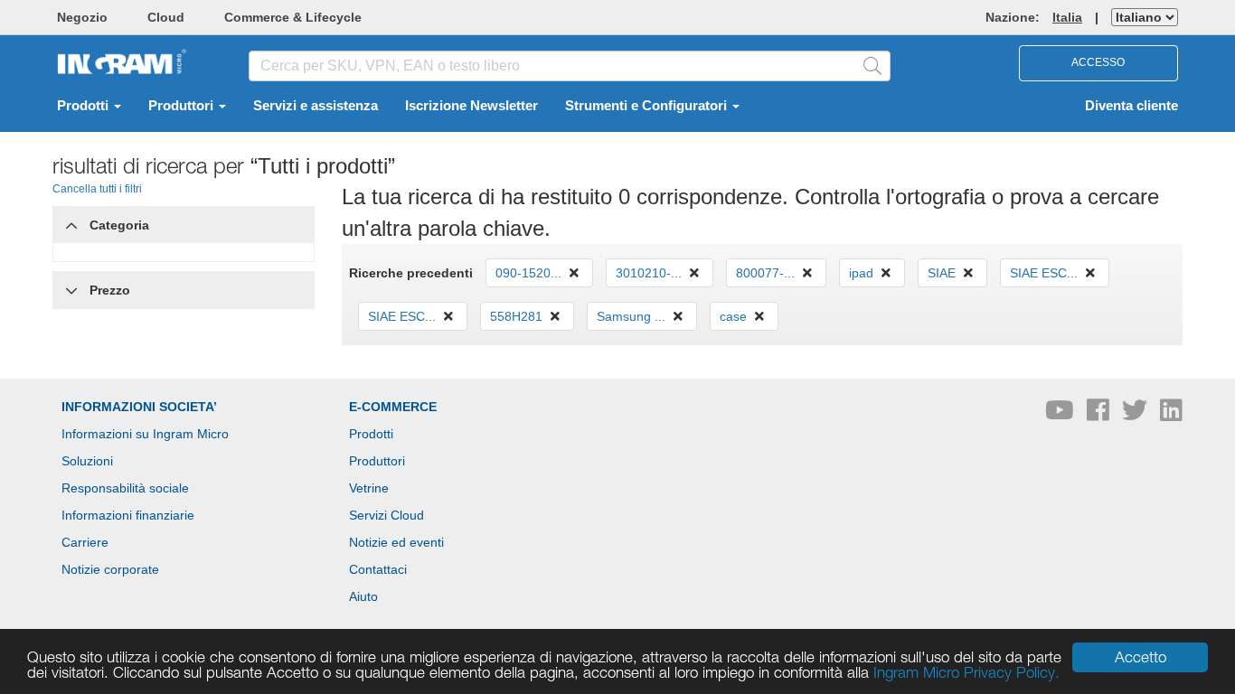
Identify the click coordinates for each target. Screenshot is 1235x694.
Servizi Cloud (386, 515)
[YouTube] (1061, 415)
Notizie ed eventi (396, 542)
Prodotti (84, 105)
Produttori (182, 105)
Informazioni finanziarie (127, 515)
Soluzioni (87, 461)
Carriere (84, 542)
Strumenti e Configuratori (648, 105)
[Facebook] (1100, 415)
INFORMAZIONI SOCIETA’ (139, 406)
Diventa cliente (1131, 105)
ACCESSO (1098, 62)
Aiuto (363, 596)
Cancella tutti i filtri (97, 189)
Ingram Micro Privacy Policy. (966, 672)
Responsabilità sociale (125, 488)
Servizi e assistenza (315, 105)
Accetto (1140, 657)
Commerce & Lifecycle (293, 17)
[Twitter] (1136, 415)
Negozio (82, 17)
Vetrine (369, 488)
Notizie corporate (110, 569)
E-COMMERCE (393, 406)
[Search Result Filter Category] (71, 220)
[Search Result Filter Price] (71, 290)
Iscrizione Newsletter (471, 105)
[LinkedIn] (1171, 415)
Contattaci (378, 569)
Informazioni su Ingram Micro (145, 434)
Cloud (165, 17)
